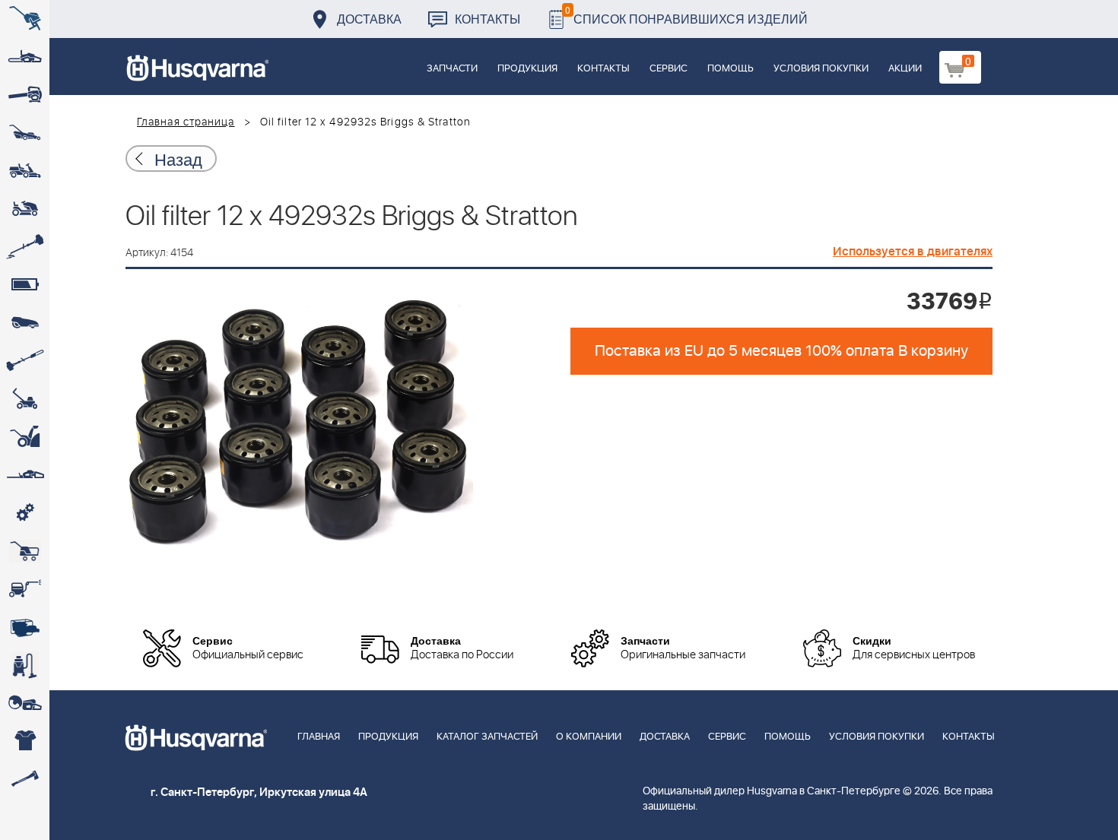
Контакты (487, 18)
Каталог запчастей (487, 737)
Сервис (669, 69)
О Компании (588, 737)
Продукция (527, 69)
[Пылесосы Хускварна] (24, 665)
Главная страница (186, 122)
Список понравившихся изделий (686, 15)
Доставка (369, 18)
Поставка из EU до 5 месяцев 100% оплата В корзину (781, 351)
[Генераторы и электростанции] (24, 551)
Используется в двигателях (913, 251)
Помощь (730, 69)
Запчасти (452, 69)
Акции (905, 69)
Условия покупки (821, 69)
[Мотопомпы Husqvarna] (24, 627)
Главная (318, 737)
